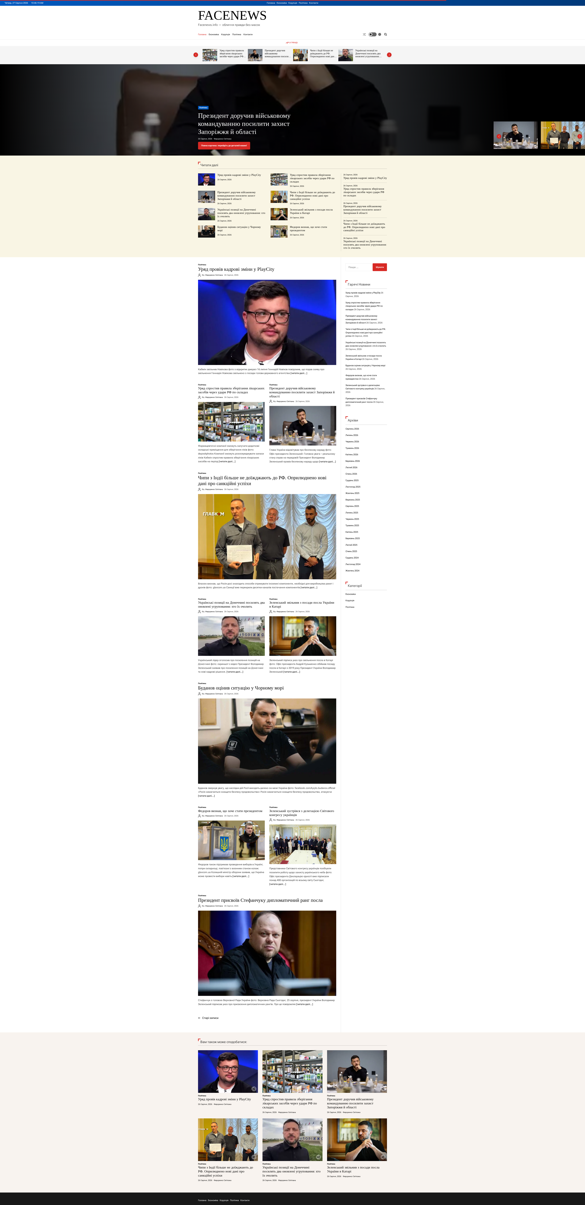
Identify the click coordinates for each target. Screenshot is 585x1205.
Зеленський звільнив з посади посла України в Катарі (322, 53)
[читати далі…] (299, 373)
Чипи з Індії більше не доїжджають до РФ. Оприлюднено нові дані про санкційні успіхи (232, 55)
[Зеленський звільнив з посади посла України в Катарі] (302, 636)
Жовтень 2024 (352, 570)
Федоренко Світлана (222, 139)
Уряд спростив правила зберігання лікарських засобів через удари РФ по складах (312, 178)
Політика (303, 3)
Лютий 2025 (351, 545)
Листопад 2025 (353, 487)
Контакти (313, 3)
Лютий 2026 (351, 467)
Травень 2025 (352, 525)
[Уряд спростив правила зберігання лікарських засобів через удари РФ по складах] (231, 422)
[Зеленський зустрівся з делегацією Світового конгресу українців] (302, 844)
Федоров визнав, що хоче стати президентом (230, 811)
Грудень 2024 (352, 557)
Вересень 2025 (353, 499)
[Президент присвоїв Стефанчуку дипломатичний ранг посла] (267, 953)
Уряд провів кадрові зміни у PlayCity (239, 174)
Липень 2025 (352, 512)
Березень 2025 (353, 538)
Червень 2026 (352, 441)
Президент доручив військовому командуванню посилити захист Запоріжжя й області (236, 195)
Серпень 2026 (352, 429)
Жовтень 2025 (352, 493)
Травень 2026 (352, 448)
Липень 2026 (352, 435)
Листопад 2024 (353, 564)
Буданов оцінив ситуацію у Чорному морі (369, 52)
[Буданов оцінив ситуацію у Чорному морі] (267, 741)
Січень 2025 (351, 551)
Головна (271, 3)
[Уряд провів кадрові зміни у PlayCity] (267, 322)
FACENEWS (232, 15)
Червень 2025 (352, 519)
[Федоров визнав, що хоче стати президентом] (231, 840)
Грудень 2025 (352, 480)
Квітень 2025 (352, 532)
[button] (195, 55)
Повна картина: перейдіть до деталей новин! (224, 145)
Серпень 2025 (352, 506)
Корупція (292, 3)
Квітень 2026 (352, 454)
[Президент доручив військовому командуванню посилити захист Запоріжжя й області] (302, 426)
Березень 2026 (353, 461)
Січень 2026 (351, 474)
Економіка (282, 3)
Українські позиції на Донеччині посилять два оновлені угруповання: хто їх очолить (277, 55)
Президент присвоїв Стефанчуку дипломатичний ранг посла (260, 900)
